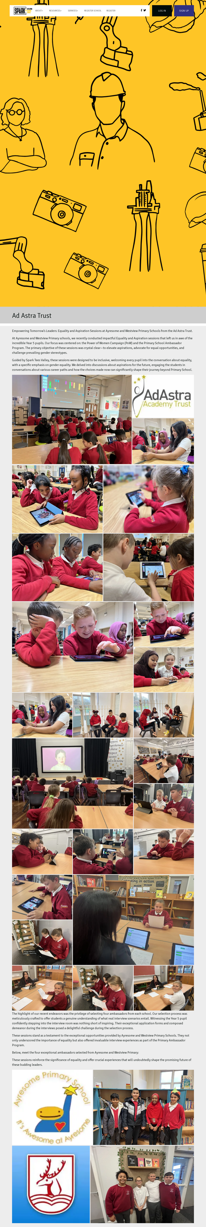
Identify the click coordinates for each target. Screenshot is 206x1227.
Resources (54, 10)
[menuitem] (23, 10)
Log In (162, 10)
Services (72, 10)
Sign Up (184, 10)
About (38, 10)
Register (111, 10)
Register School (92, 10)
